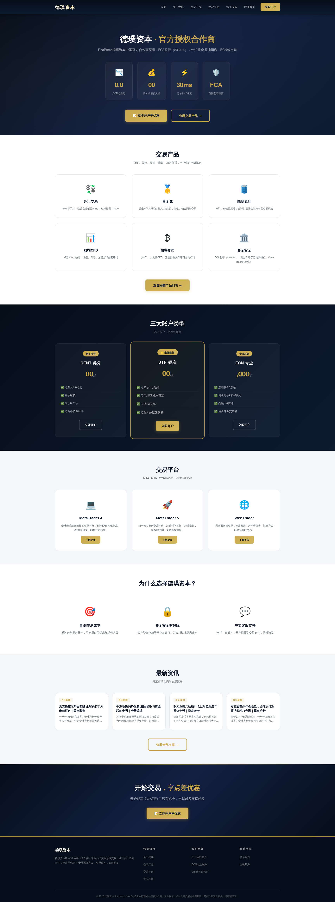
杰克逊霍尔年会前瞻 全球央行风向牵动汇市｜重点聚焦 (81, 708)
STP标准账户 (199, 857)
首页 (163, 7)
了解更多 (91, 539)
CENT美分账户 (200, 871)
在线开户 (245, 864)
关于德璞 (178, 7)
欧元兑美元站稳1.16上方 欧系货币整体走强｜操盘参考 (196, 708)
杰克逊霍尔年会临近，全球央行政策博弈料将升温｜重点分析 (252, 708)
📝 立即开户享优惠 (146, 115)
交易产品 (196, 7)
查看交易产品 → (190, 115)
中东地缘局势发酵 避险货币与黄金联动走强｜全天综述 (138, 708)
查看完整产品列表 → (167, 285)
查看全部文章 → (167, 744)
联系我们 (249, 7)
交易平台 (214, 7)
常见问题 (231, 7)
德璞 (65, 7)
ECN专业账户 (199, 864)
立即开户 (270, 7)
